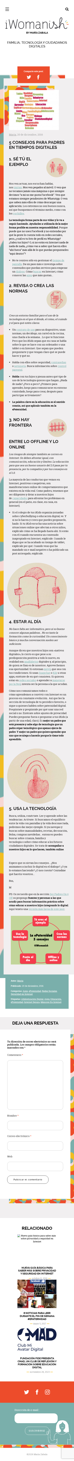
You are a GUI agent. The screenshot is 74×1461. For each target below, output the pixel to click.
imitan (18, 187)
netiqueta (20, 366)
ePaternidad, (35, 991)
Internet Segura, (32, 1002)
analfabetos (31, 661)
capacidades (19, 498)
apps (29, 275)
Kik (55, 672)
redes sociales (27, 680)
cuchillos (18, 213)
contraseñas (58, 362)
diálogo (20, 271)
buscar (37, 271)
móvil (47, 669)
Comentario (15, 1055)
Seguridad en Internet (22, 994)
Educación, (56, 999)
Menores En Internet (51, 1002)
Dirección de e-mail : (27, 1410)
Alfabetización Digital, (32, 999)
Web (9, 1156)
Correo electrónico (19, 1136)
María (12, 134)
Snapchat (44, 672)
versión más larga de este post (46, 909)
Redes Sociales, (49, 991)
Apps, (25, 991)
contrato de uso (25, 329)
